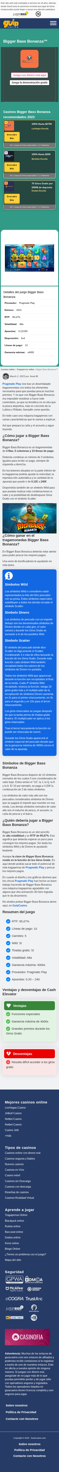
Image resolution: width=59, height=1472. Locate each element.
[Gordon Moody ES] (34, 1286)
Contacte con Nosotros (22, 1419)
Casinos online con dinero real (22, 1153)
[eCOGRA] (14, 1296)
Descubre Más (12, 137)
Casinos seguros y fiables (20, 1158)
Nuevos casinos (14, 1164)
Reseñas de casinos (17, 1192)
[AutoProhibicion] (34, 1305)
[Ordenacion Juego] (14, 1315)
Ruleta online (12, 1226)
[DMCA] (34, 1277)
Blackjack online (14, 1220)
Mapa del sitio (13, 1260)
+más (8, 1135)
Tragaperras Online (16, 1215)
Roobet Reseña (39, 191)
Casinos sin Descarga (18, 1181)
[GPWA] (14, 1277)
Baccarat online (14, 1232)
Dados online (12, 1237)
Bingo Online (12, 1248)
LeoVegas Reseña (40, 129)
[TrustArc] (34, 1296)
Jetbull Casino (13, 1113)
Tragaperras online (25, 369)
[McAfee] (14, 1286)
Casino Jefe (12, 1130)
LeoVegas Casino (15, 1107)
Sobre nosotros (17, 1405)
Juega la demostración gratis (29, 82)
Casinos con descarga (18, 1186)
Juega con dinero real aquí (29, 75)
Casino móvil (12, 1175)
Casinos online (8, 369)
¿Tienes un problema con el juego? (25, 1254)
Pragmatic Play (11, 383)
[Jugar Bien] (14, 1305)
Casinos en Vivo (14, 1169)
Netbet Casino (13, 1119)
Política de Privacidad (21, 1412)
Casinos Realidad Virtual (19, 1197)
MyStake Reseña (40, 159)
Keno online (12, 1243)
